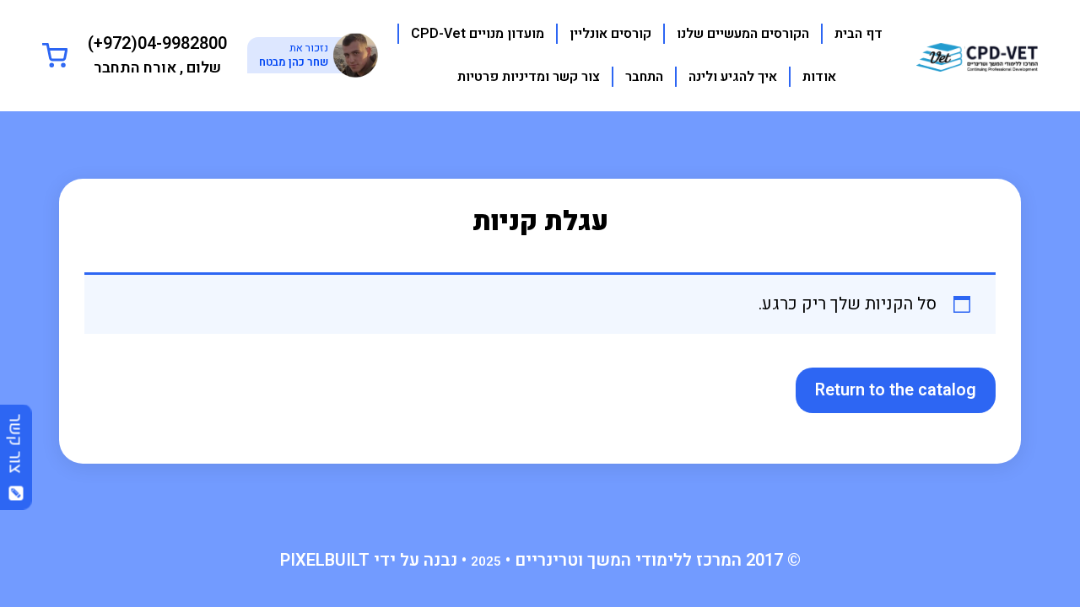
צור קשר (15, 449)
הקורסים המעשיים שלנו (743, 34)
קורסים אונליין (610, 34)
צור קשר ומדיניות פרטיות (528, 77)
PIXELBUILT (325, 560)
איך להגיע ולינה (732, 77)
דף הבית (858, 34)
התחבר (644, 77)
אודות (819, 77)
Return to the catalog (895, 390)
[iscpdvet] (977, 54)
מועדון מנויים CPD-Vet (477, 34)
